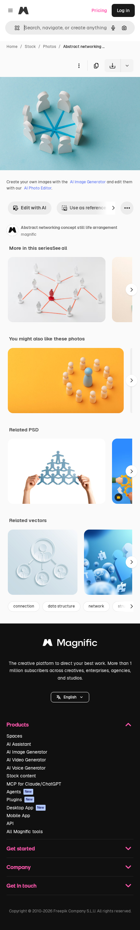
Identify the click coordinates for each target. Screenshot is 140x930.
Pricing (99, 10)
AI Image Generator (88, 182)
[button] (70, 697)
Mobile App (18, 815)
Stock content (21, 776)
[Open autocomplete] (14, 27)
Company (19, 866)
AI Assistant (19, 744)
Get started (21, 848)
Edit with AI (33, 208)
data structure (61, 606)
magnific (28, 234)
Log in (123, 10)
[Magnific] (70, 644)
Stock (30, 46)
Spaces (14, 736)
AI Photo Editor (37, 188)
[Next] (113, 208)
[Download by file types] (126, 65)
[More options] (78, 65)
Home (12, 46)
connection (23, 606)
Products (18, 724)
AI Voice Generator (26, 768)
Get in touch (21, 885)
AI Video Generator (26, 760)
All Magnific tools (25, 831)
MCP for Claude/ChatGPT (34, 784)
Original (42, 87)
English (70, 697)
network (96, 606)
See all (59, 248)
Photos (49, 46)
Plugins (20, 799)
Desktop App (25, 808)
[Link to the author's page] (12, 231)
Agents (19, 792)
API (10, 823)
